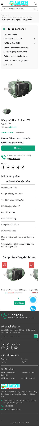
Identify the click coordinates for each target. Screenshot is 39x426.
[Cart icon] (36, 3)
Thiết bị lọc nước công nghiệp (15, 60)
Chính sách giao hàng (8, 378)
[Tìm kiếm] (34, 8)
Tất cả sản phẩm (10, 34)
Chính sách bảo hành (28, 373)
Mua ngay (18, 148)
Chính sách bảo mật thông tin (8, 374)
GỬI (35, 336)
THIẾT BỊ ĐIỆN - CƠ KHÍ (12, 39)
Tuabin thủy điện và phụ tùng (15, 47)
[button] (8, 65)
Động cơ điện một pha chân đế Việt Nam (18, 17)
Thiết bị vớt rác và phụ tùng (15, 56)
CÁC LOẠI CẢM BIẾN (11, 43)
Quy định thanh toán (28, 378)
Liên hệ (23, 362)
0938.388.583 (8, 406)
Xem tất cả (19, 303)
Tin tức (3, 362)
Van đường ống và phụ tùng (15, 52)
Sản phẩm (24, 359)
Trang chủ (4, 15)
